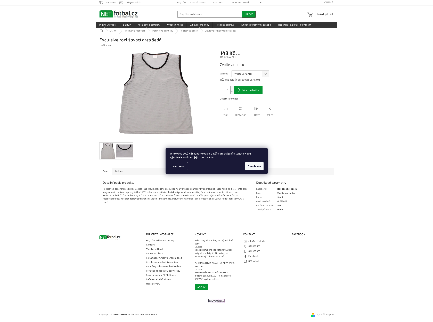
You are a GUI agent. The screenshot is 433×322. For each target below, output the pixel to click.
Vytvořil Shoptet (325, 314)
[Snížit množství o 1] (232, 92)
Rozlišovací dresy (287, 189)
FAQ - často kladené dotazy (192, 2)
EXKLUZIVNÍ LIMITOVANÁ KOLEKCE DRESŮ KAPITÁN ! (215, 265)
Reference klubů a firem (158, 279)
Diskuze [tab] (119, 171)
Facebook (253, 256)
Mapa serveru (153, 284)
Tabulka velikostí (239, 2)
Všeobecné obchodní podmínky (162, 262)
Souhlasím (254, 166)
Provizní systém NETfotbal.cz (161, 275)
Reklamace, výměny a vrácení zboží (164, 258)
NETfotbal (253, 261)
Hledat (248, 14)
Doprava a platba (154, 253)
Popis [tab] (106, 171)
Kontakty (218, 2)
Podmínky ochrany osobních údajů (163, 266)
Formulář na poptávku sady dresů (163, 271)
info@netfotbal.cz (257, 241)
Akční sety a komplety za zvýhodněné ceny (214, 242)
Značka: (106, 45)
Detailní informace (229, 99)
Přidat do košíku (250, 89)
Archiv (201, 287)
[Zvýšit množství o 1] (232, 88)
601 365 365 (254, 246)
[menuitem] (108, 25)
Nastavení (179, 166)
